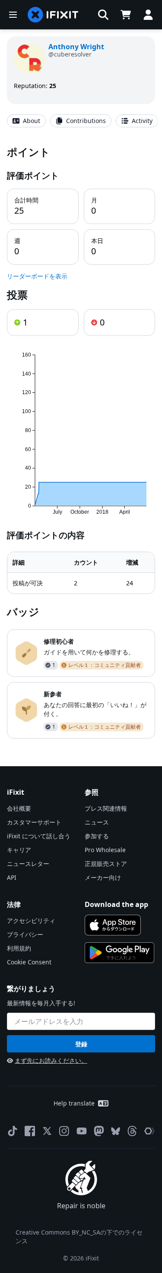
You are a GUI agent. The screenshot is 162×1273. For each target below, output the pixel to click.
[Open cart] (125, 14)
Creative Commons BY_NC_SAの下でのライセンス (79, 1236)
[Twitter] (47, 1131)
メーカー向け (103, 877)
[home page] (53, 14)
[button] (103, 14)
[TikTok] (12, 1131)
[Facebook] (30, 1131)
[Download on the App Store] (113, 925)
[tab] (26, 120)
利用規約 (19, 948)
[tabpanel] (81, 442)
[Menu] (13, 14)
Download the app (116, 904)
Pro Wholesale (105, 850)
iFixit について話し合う (38, 836)
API (11, 877)
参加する (97, 836)
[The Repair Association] (149, 1131)
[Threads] (132, 1131)
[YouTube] (81, 1131)
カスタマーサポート (34, 822)
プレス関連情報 (106, 808)
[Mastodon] (99, 1131)
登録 (81, 1044)
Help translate (74, 1103)
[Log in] (148, 14)
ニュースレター (28, 863)
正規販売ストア (106, 863)
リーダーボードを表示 (37, 276)
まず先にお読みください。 (51, 1060)
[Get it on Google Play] (120, 952)
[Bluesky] (115, 1131)
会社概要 (19, 808)
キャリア (19, 850)
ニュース (97, 822)
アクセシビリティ (31, 920)
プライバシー (25, 934)
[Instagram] (64, 1131)
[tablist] (81, 121)
